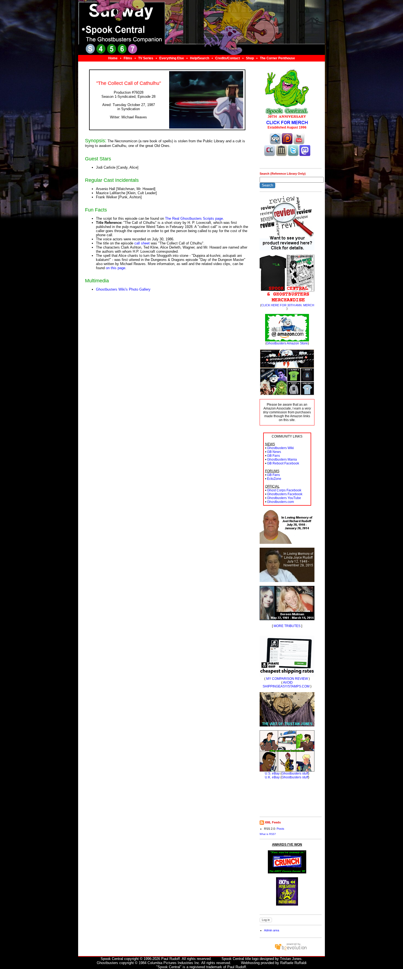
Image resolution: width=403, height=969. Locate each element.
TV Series (145, 58)
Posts (280, 828)
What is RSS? (268, 834)
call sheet (142, 243)
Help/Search (199, 58)
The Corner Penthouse (277, 58)
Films (128, 58)
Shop (250, 58)
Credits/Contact (227, 58)
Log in (266, 919)
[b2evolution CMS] (290, 950)
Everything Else (171, 58)
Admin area (271, 930)
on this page (115, 268)
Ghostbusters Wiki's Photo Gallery (123, 289)
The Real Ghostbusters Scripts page (194, 218)
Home (113, 58)
